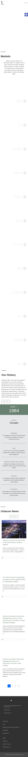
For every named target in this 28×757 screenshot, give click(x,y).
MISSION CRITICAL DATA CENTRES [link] (11, 727)
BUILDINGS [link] (5, 721)
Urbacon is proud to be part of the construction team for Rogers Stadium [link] (14, 542)
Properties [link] (14, 489)
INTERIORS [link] (5, 730)
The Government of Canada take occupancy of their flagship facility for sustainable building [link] (14, 579)
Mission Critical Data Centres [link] (14, 462)
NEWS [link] (4, 738)
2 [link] (12, 686)
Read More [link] (6, 401)
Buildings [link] (14, 433)
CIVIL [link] (4, 724)
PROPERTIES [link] (6, 733)
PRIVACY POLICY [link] (7, 744)
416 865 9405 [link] (7, 709)
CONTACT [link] (5, 741)
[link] (26, 14)
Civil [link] (14, 448)
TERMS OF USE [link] (6, 747)
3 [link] (15, 686)
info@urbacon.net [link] (7, 712)
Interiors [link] (14, 476)
